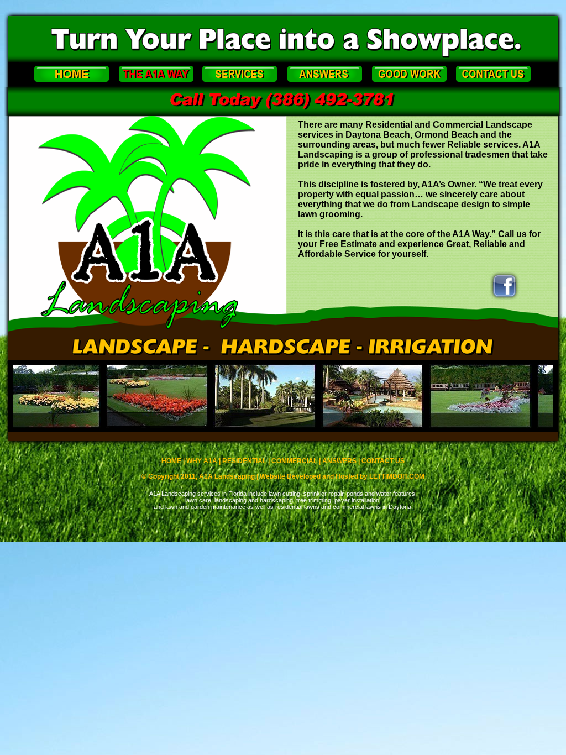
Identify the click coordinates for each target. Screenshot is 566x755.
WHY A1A (201, 461)
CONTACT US (383, 461)
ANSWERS (339, 461)
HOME (171, 461)
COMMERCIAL (294, 461)
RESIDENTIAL (244, 461)
